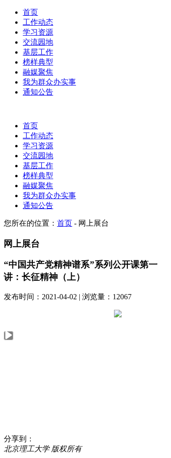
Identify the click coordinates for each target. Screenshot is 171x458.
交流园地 (38, 42)
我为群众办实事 (49, 82)
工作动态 (38, 22)
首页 (30, 12)
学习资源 (38, 32)
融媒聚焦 (38, 72)
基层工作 (38, 52)
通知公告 (38, 92)
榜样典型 (38, 62)
